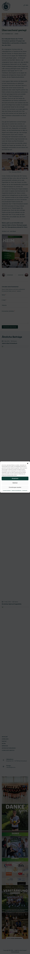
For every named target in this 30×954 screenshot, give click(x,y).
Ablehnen (15, 483)
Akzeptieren (15, 478)
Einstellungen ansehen (15, 487)
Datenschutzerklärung (16, 490)
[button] (27, 463)
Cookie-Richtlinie (7, 490)
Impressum (24, 490)
